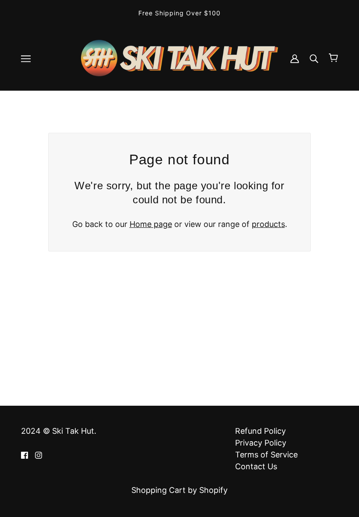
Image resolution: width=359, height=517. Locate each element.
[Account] (294, 58)
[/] (179, 57)
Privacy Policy (260, 442)
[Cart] (333, 57)
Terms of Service (266, 454)
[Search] (314, 58)
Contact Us (256, 466)
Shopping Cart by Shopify (179, 490)
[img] (25, 454)
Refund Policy (260, 431)
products (268, 224)
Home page (151, 224)
